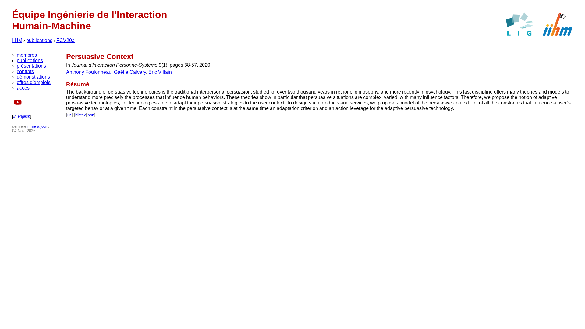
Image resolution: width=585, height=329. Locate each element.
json (90, 115)
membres (27, 55)
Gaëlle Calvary (130, 72)
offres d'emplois (34, 82)
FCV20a (65, 40)
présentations (31, 66)
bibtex (80, 115)
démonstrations (33, 77)
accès (23, 87)
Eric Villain (160, 72)
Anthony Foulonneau (89, 72)
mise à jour (37, 126)
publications (39, 40)
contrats (25, 71)
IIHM (17, 40)
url (69, 115)
